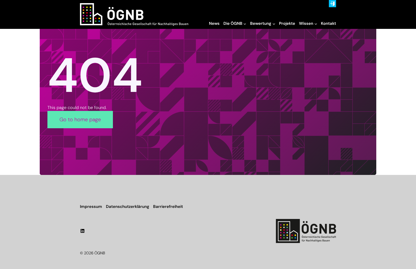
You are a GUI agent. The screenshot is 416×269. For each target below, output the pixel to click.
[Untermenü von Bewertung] (274, 23)
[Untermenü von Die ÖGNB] (244, 23)
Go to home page (80, 119)
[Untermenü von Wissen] (315, 23)
